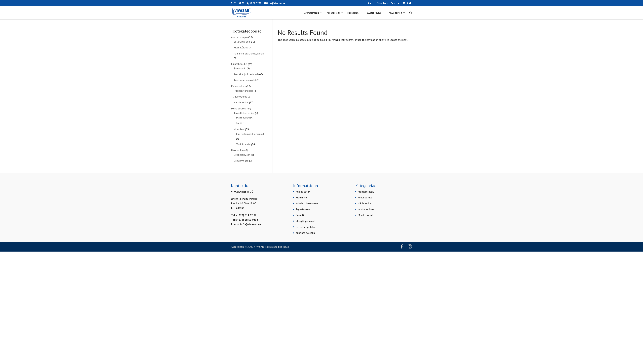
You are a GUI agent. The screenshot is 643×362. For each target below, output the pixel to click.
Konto (371, 3)
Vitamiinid (239, 129)
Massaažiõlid (241, 47)
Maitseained (243, 117)
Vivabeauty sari (242, 154)
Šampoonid (240, 68)
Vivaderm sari (241, 160)
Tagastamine (303, 209)
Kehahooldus (333, 13)
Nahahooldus (241, 102)
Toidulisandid (243, 144)
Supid (239, 123)
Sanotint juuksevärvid (246, 74)
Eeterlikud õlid (242, 41)
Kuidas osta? (303, 191)
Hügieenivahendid (243, 90)
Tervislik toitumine (244, 113)
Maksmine (301, 197)
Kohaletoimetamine (307, 203)
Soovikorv (382, 3)
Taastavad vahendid (245, 80)
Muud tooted (395, 13)
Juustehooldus (374, 13)
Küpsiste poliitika (305, 232)
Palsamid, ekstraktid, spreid (249, 53)
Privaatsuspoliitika (306, 227)
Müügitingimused (305, 221)
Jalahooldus (240, 96)
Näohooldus (353, 13)
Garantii (300, 215)
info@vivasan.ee (250, 224)
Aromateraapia (311, 13)
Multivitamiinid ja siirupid (250, 134)
